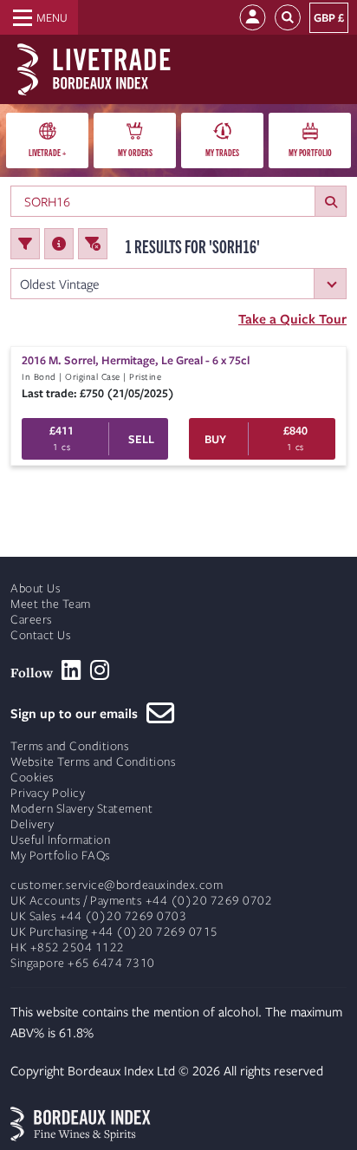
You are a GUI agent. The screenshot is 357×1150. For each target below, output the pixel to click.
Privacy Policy (47, 793)
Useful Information (60, 840)
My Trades (222, 152)
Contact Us (40, 635)
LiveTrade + (47, 152)
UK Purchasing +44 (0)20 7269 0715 (114, 932)
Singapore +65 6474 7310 (82, 963)
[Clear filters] (92, 243)
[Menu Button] (39, 17)
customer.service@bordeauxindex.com (116, 885)
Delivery (32, 824)
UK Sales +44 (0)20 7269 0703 (98, 916)
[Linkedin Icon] (71, 670)
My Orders (135, 152)
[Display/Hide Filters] (25, 243)
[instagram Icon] (100, 670)
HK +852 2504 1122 (67, 947)
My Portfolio (310, 152)
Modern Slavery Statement (81, 808)
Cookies (32, 777)
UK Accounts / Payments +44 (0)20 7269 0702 (141, 900)
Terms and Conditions (69, 746)
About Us (35, 588)
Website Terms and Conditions (93, 762)
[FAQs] (59, 243)
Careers (31, 619)
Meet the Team (50, 604)
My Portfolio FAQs (60, 855)
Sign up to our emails (78, 713)
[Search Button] (288, 17)
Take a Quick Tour (292, 318)
